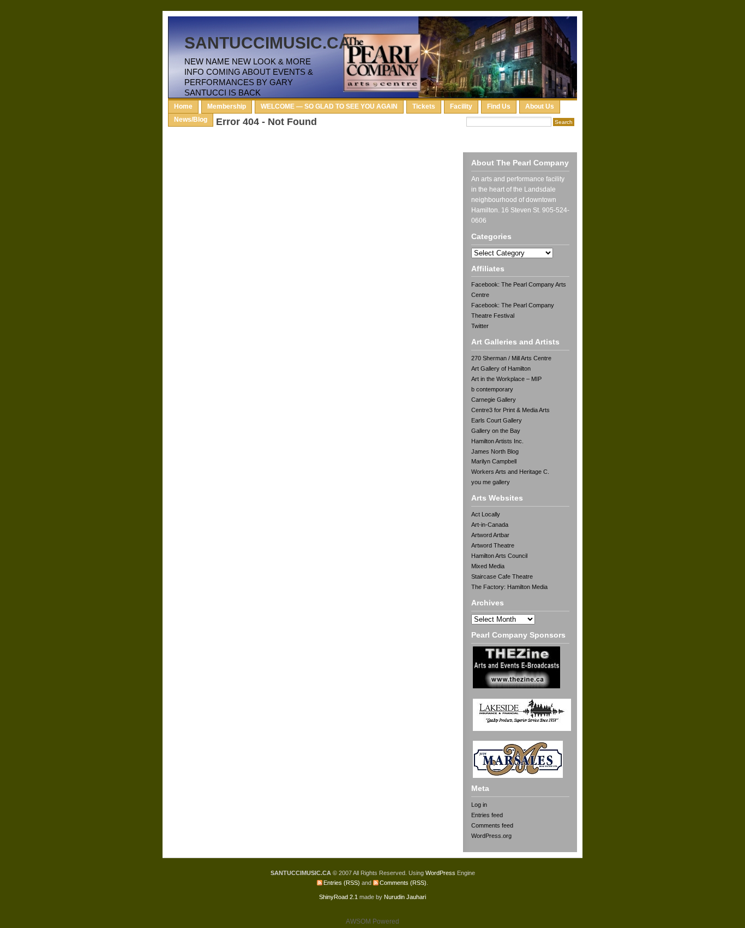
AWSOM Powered (372, 921)
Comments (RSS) (403, 882)
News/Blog (190, 119)
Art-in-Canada (489, 524)
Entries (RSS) (341, 882)
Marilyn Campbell (493, 461)
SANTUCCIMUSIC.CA (267, 43)
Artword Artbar (490, 535)
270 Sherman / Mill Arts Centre (511, 358)
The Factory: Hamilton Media (509, 587)
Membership (226, 106)
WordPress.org (491, 835)
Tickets (423, 106)
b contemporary (492, 389)
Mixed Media (487, 566)
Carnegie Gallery (493, 399)
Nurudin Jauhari (405, 897)
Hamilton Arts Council (499, 555)
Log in (479, 804)
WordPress (440, 873)
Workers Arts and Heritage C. (510, 471)
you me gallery (490, 482)
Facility (461, 106)
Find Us (498, 106)
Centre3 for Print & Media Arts (510, 410)
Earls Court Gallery (496, 420)
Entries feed (487, 815)
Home (183, 106)
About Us (539, 106)
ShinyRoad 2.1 (338, 897)
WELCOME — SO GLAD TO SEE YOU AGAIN (329, 106)
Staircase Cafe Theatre (502, 576)
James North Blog (495, 451)
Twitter (480, 326)
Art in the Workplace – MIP (506, 379)
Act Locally (485, 514)
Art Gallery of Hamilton (501, 368)
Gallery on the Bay (495, 430)
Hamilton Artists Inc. (497, 441)
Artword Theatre (492, 545)
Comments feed (492, 825)
